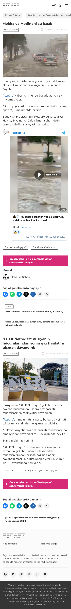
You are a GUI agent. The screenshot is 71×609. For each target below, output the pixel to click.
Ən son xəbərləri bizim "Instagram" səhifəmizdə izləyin (30, 260)
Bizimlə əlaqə (49, 543)
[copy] (47, 294)
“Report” (8, 95)
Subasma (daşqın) (15, 247)
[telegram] (19, 294)
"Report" (8, 419)
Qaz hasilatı (11, 470)
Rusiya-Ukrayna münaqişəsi (41, 470)
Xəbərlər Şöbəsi (20, 277)
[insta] (13, 574)
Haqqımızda (10, 543)
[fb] (5, 294)
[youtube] (45, 574)
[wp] (12, 294)
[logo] (11, 5)
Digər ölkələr (10, 30)
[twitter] (26, 294)
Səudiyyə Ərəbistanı (44, 247)
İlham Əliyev (12, 15)
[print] (40, 294)
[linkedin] (33, 294)
